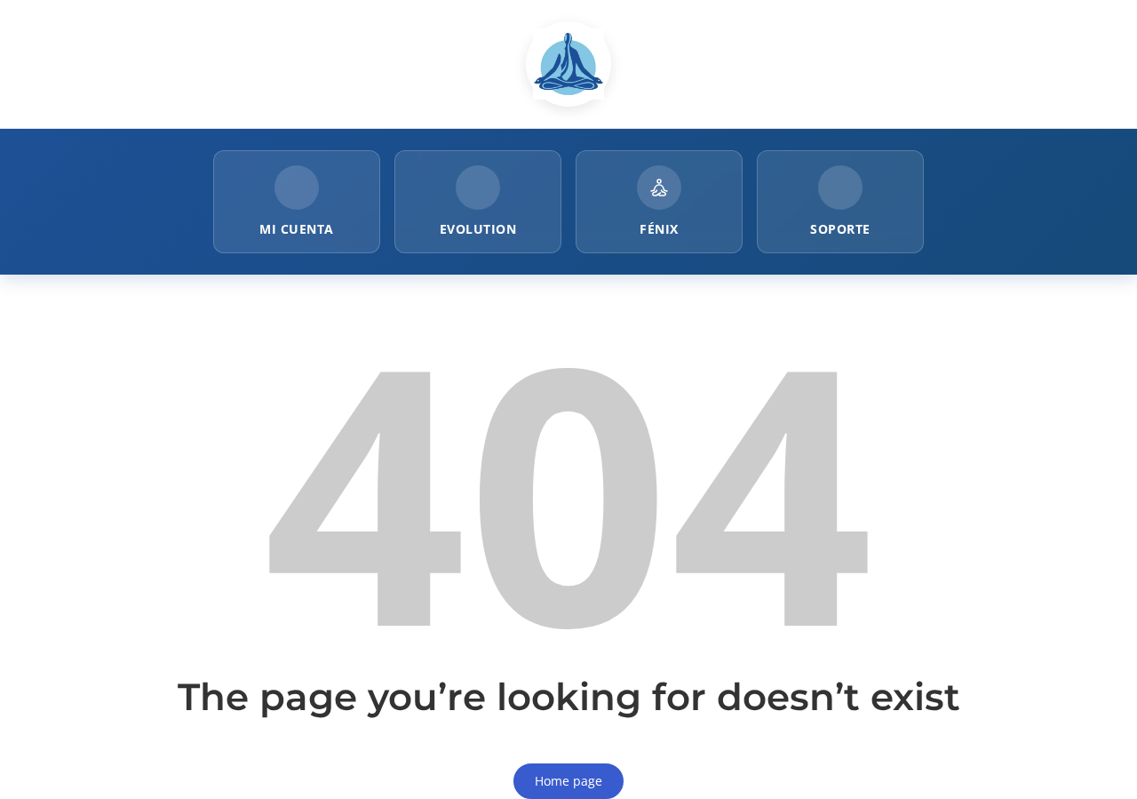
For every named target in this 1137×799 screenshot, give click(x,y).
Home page (568, 780)
